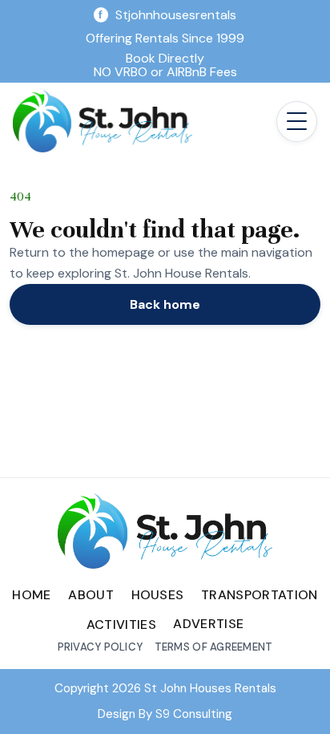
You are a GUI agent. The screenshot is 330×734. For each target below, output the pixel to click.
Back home (165, 304)
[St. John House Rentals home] (102, 121)
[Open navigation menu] (296, 121)
